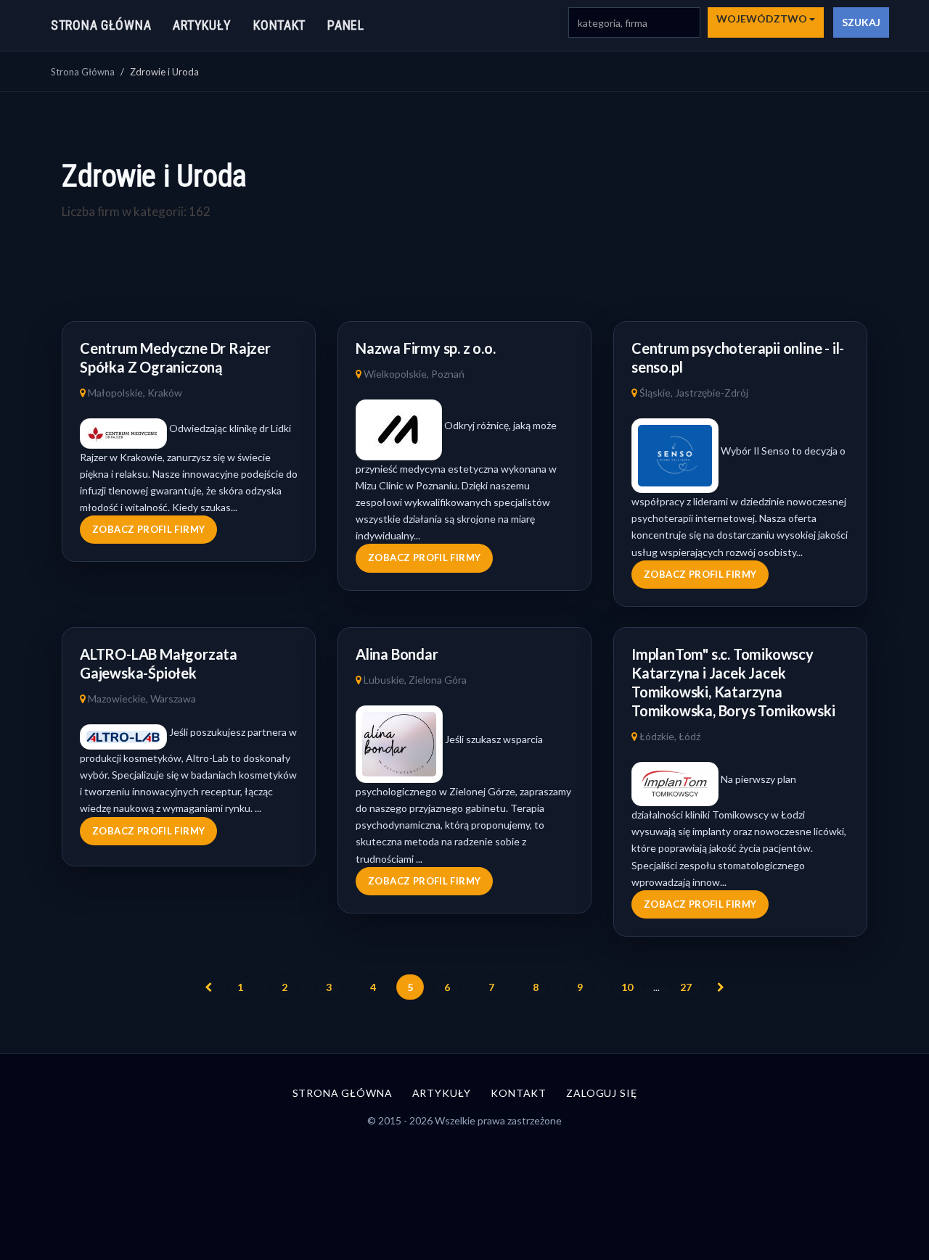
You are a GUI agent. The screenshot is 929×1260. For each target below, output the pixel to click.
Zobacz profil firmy (148, 529)
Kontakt (279, 25)
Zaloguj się (601, 1093)
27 (686, 987)
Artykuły (202, 25)
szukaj (861, 22)
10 (627, 987)
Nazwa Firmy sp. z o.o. (426, 348)
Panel (345, 25)
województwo (762, 18)
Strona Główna (83, 72)
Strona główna (101, 25)
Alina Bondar (397, 654)
